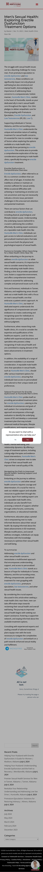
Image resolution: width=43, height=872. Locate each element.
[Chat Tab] (21, 436)
